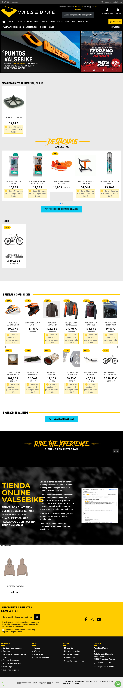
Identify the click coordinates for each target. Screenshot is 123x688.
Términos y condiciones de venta (14, 655)
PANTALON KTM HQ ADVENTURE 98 (90, 374)
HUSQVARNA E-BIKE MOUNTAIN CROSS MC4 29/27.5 (14, 257)
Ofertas (37, 651)
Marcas (37, 648)
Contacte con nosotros (12, 648)
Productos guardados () (112, 2)
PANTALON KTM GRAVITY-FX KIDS (51, 374)
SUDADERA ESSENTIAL (15, 586)
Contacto (15, 2)
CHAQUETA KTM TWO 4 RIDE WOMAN (13, 325)
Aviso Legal (7, 667)
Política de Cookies (11, 660)
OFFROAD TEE (90, 323)
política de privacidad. (13, 632)
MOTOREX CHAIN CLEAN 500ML (109, 183)
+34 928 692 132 (103, 663)
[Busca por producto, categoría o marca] (91, 15)
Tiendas (6, 651)
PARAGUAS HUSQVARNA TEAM (110, 375)
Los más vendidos (41, 658)
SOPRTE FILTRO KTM (14, 117)
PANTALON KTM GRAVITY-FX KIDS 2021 (71, 375)
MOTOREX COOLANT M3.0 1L (14, 183)
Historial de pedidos (72, 651)
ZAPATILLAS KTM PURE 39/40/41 (61, 183)
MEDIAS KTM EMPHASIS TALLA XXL (71, 325)
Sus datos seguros (11, 670)
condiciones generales (24, 630)
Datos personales (71, 654)
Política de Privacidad (12, 663)
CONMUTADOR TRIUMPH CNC (32, 324)
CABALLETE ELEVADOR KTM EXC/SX (85, 183)
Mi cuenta (68, 648)
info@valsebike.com (105, 666)
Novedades (38, 654)
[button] (3, 51)
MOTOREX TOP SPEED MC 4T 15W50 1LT (37, 183)
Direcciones (69, 658)
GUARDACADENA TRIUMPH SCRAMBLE (12, 375)
